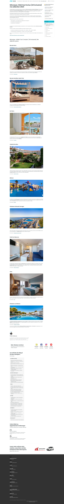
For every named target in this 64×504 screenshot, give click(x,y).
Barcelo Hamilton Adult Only (49, 28)
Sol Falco (15, 140)
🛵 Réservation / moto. (49, 18)
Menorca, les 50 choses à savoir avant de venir (16, 360)
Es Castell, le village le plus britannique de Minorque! (17, 391)
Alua (14, 299)
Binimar (15, 202)
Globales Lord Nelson (17, 324)
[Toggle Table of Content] (53, 21)
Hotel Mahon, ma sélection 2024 (15, 402)
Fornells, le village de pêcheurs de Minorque (16, 389)
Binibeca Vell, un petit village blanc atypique (16, 390)
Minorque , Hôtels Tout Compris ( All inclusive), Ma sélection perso (49, 24)
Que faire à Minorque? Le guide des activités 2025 (17, 374)
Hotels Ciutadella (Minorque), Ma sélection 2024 (16, 403)
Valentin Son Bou (48, 30)
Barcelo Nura (15, 74)
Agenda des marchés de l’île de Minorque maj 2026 (17, 382)
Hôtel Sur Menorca (16, 267)
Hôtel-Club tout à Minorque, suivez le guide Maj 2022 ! (17, 35)
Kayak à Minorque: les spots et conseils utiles (16, 379)
